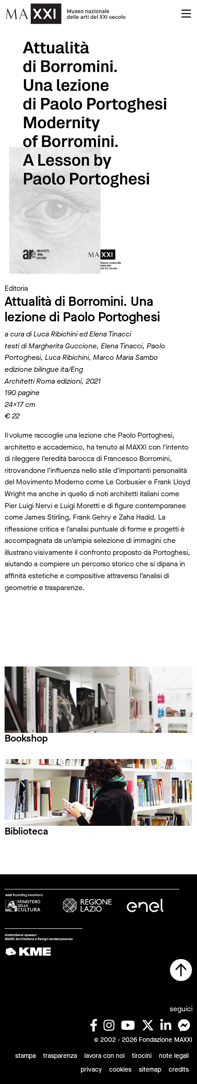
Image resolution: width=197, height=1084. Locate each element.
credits (179, 1069)
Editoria (16, 288)
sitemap (150, 1069)
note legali (174, 1055)
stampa (25, 1055)
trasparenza (60, 1055)
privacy (91, 1069)
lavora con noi (104, 1055)
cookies (120, 1069)
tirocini (142, 1055)
